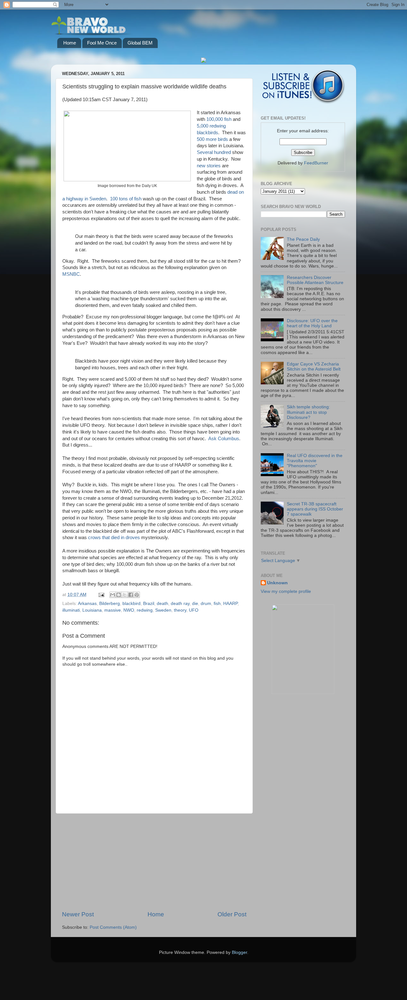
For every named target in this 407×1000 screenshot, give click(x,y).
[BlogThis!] (118, 595)
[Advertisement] (154, 862)
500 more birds (212, 139)
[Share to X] (124, 595)
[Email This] (112, 595)
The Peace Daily (303, 239)
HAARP (230, 603)
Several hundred (214, 152)
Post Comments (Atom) (113, 927)
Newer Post (78, 914)
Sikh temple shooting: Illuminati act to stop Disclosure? (308, 412)
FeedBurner (316, 163)
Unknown (277, 582)
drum (206, 603)
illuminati (71, 610)
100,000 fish (218, 119)
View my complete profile (286, 591)
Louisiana (92, 610)
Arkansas (87, 603)
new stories (209, 165)
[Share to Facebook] (131, 595)
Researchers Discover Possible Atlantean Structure (315, 280)
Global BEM (140, 42)
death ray (180, 603)
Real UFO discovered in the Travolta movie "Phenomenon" (314, 460)
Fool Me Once (102, 42)
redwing (145, 610)
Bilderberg (109, 603)
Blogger (239, 952)
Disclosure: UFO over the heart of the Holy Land (312, 323)
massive (112, 610)
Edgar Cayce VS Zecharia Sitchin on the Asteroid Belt (314, 367)
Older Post (231, 914)
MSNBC (71, 274)
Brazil (148, 603)
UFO (193, 610)
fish (217, 603)
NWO (128, 610)
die (195, 603)
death (162, 603)
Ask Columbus (223, 438)
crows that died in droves (114, 537)
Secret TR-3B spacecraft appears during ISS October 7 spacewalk (315, 509)
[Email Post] (101, 594)
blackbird (131, 603)
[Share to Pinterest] (137, 595)
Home (69, 42)
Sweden (163, 610)
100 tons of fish (125, 198)
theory (180, 610)
